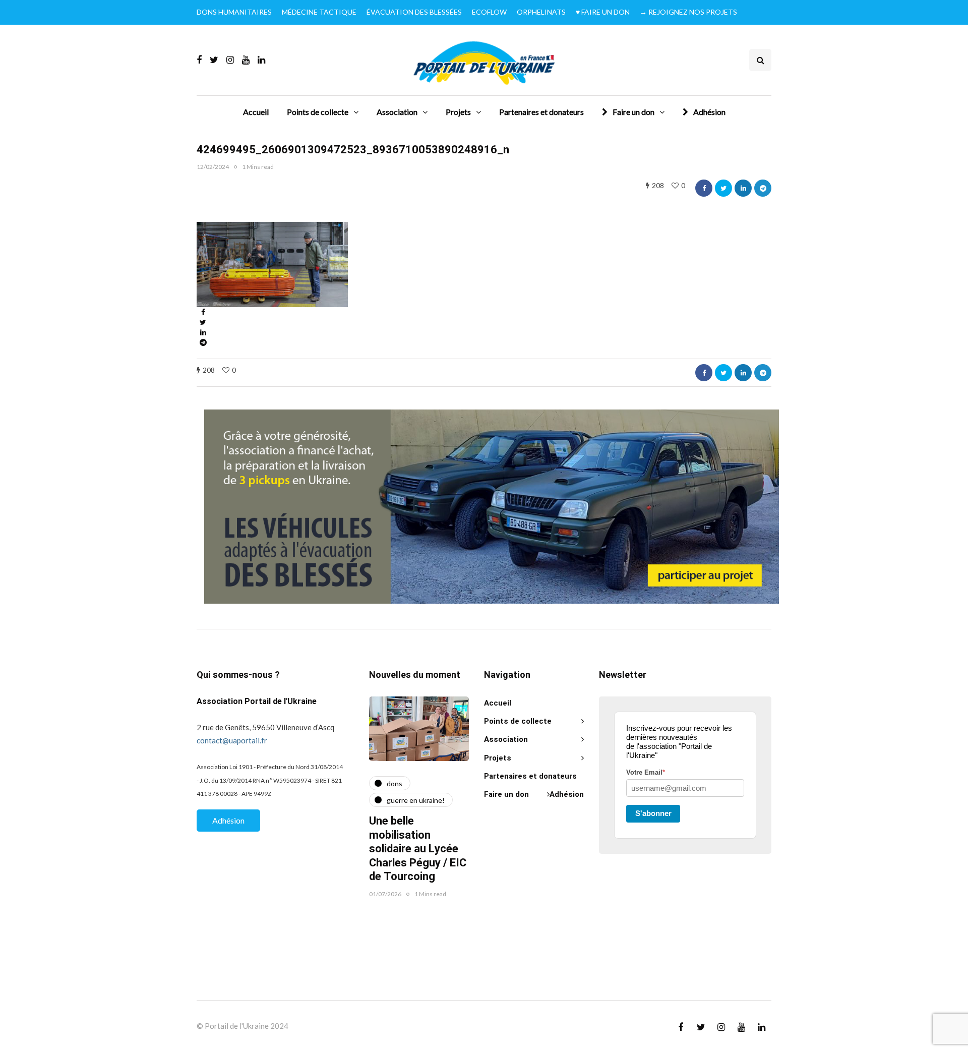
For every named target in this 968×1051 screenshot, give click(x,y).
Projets (458, 111)
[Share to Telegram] (762, 188)
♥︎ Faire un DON (603, 12)
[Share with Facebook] (703, 188)
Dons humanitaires (234, 12)
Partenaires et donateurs (541, 111)
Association (397, 111)
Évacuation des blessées (414, 12)
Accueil (256, 111)
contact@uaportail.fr (232, 740)
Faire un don (633, 111)
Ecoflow (489, 12)
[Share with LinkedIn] (743, 188)
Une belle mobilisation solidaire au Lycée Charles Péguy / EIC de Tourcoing (417, 849)
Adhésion (709, 111)
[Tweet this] (723, 188)
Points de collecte (317, 111)
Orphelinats (541, 12)
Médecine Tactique (319, 12)
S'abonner (653, 813)
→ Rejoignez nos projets (688, 12)
